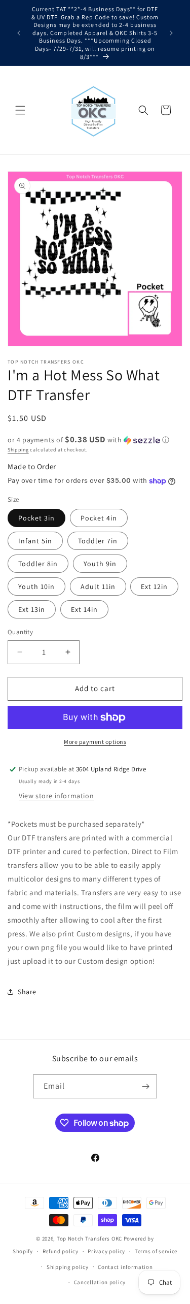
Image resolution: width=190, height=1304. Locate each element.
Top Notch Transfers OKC (90, 1238)
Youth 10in (36, 586)
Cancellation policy (100, 1282)
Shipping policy (68, 1266)
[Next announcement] (171, 33)
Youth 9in (100, 563)
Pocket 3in (36, 518)
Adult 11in (98, 586)
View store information (56, 795)
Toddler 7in (98, 540)
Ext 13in (31, 609)
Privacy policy (106, 1251)
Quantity (20, 632)
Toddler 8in (38, 563)
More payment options (95, 741)
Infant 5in (35, 540)
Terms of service (156, 1251)
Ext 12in (154, 586)
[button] (20, 110)
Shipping (18, 449)
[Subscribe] (145, 1086)
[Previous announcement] (19, 33)
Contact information (125, 1266)
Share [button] (27, 991)
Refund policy (61, 1251)
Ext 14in (84, 609)
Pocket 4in (99, 518)
